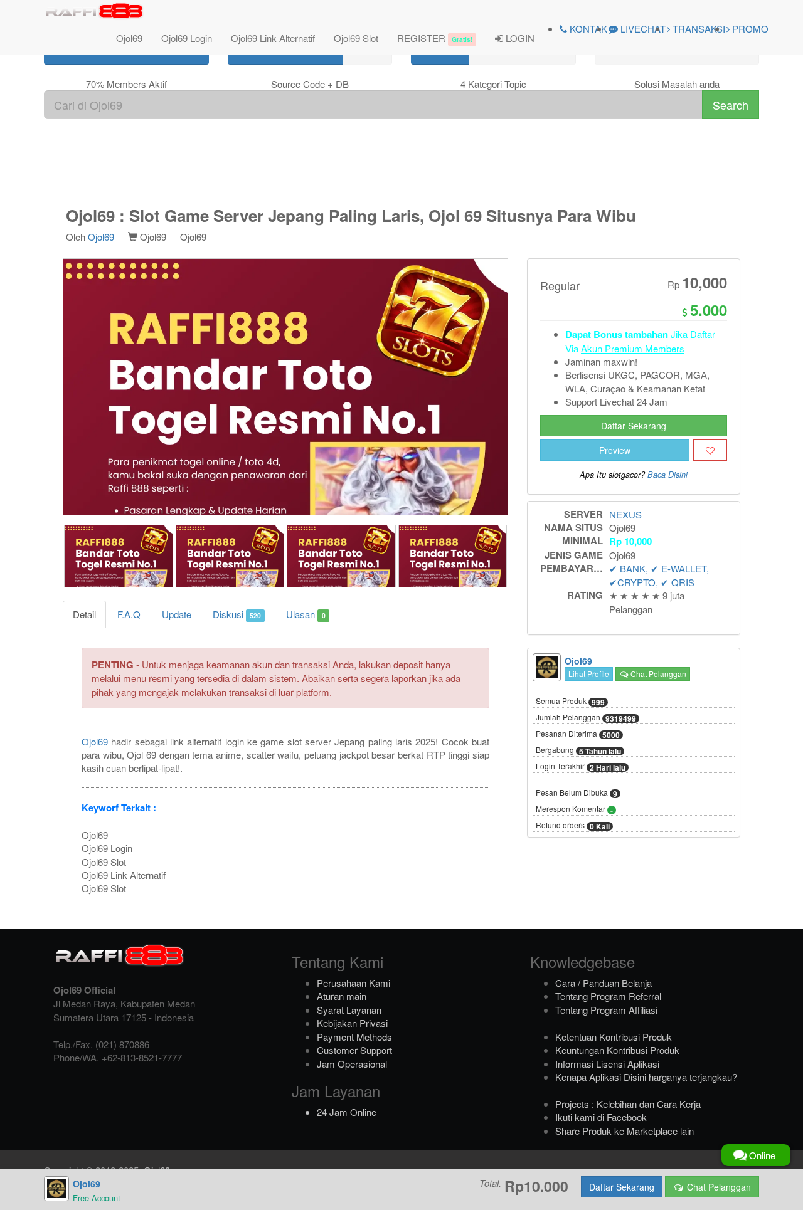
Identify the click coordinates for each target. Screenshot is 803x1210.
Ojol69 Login (186, 38)
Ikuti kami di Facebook (601, 1116)
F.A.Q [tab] (129, 614)
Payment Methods (354, 1036)
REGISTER (434, 38)
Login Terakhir (580, 766)
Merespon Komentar (574, 809)
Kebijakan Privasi (352, 1022)
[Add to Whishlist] (710, 450)
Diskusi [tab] (237, 614)
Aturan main (341, 995)
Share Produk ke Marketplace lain (624, 1130)
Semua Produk (570, 701)
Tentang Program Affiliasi (606, 1009)
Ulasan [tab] (305, 614)
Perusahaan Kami (353, 982)
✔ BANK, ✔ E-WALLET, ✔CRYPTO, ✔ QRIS (659, 575)
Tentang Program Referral (608, 995)
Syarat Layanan (349, 1009)
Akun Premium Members (632, 348)
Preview (614, 450)
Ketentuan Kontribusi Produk (613, 1036)
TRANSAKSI (697, 28)
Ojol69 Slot (356, 38)
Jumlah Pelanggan (586, 718)
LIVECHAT (642, 28)
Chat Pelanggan (657, 673)
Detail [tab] (84, 614)
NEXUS (625, 514)
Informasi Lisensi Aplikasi (607, 1063)
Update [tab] (176, 614)
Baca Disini (667, 474)
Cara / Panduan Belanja (603, 982)
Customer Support (354, 1049)
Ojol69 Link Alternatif (273, 38)
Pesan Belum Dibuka (576, 793)
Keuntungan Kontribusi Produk (617, 1049)
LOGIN (518, 38)
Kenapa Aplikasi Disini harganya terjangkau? (646, 1076)
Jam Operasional (352, 1063)
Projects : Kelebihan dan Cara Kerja (628, 1103)
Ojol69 (129, 38)
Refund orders (573, 825)
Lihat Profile (588, 673)
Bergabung (578, 750)
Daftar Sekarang (633, 425)
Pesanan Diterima (578, 734)
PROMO (749, 28)
